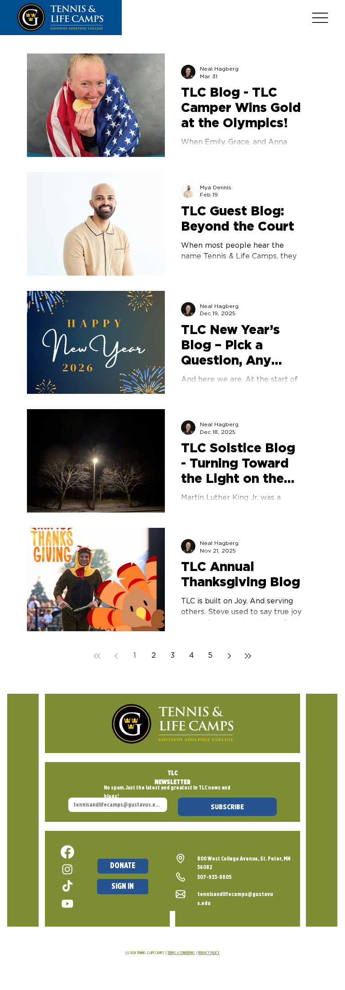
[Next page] (229, 656)
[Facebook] (67, 852)
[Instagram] (67, 869)
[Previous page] (116, 656)
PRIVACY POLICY (209, 952)
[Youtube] (67, 903)
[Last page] (248, 656)
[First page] (97, 656)
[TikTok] (67, 886)
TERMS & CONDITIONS (181, 952)
